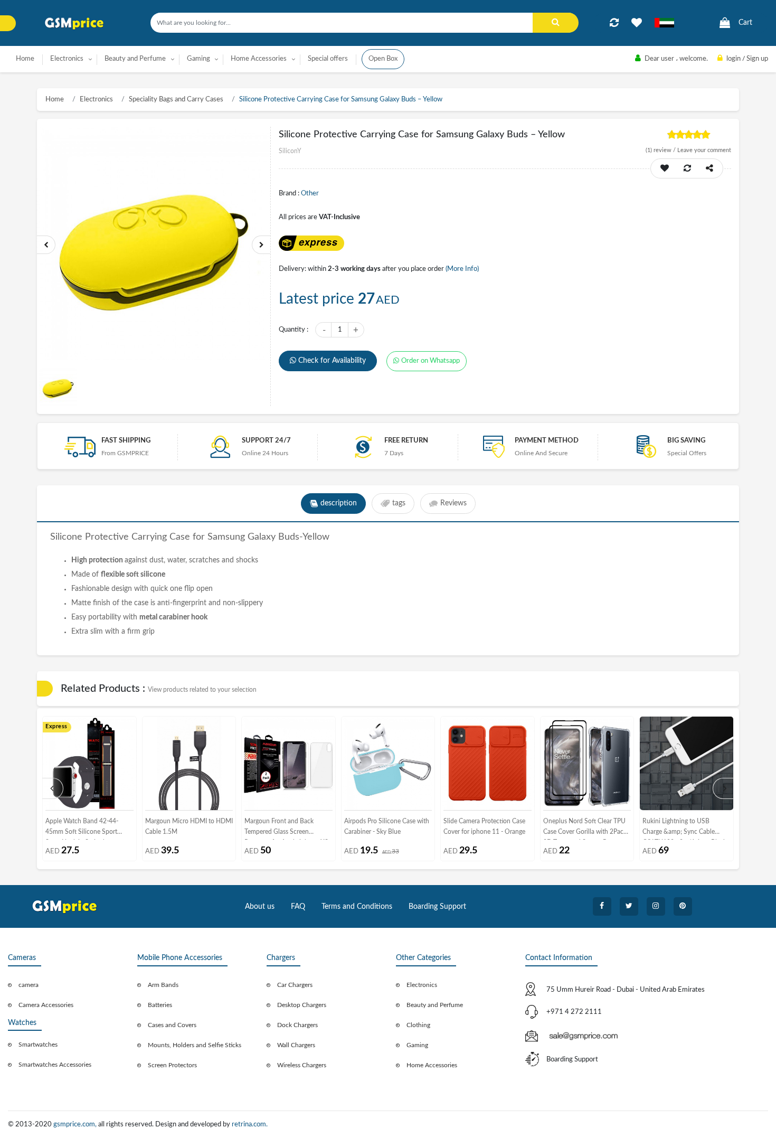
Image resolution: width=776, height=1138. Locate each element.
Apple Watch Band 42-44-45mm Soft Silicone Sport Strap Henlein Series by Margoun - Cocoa (81, 829)
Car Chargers (295, 985)
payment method (547, 440)
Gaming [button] (198, 58)
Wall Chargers (296, 1045)
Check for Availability (332, 360)
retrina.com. (250, 1124)
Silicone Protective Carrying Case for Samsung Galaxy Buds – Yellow (340, 99)
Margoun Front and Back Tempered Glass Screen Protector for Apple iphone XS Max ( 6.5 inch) (286, 829)
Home (25, 58)
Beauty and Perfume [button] (135, 58)
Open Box (383, 58)
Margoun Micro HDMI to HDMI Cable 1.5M (189, 826)
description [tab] (338, 503)
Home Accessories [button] (259, 58)
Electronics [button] (66, 58)
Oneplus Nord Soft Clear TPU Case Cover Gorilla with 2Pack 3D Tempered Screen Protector (586, 829)
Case (179, 537)
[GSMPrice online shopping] (74, 23)
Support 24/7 (266, 440)
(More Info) (462, 269)
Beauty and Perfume (434, 1005)
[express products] (311, 243)
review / (661, 150)
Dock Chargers (297, 1025)
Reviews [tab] (453, 503)
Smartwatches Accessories (54, 1064)
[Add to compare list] (614, 22)
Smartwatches (38, 1044)
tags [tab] (398, 503)
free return (406, 440)
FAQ (298, 906)
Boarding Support (437, 906)
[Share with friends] (709, 168)
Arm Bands (163, 985)
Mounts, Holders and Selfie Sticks (194, 1045)
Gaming (417, 1045)
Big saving (686, 440)
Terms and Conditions (356, 906)
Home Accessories (431, 1065)
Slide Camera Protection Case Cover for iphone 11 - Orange (484, 826)
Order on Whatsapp (430, 361)
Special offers (328, 58)
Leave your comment (704, 150)
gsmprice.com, (75, 1124)
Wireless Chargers (301, 1065)
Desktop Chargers (301, 1005)
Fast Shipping (125, 440)
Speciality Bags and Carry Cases (176, 99)
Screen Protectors (172, 1065)
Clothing (418, 1025)
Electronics (96, 99)
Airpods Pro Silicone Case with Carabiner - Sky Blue (386, 826)
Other (310, 193)
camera (28, 985)
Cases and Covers (172, 1025)
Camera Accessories (45, 1005)
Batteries (160, 1005)
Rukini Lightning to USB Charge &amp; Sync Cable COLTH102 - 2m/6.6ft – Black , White (686, 829)
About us (260, 906)
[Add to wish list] (664, 168)
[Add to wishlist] (636, 22)
